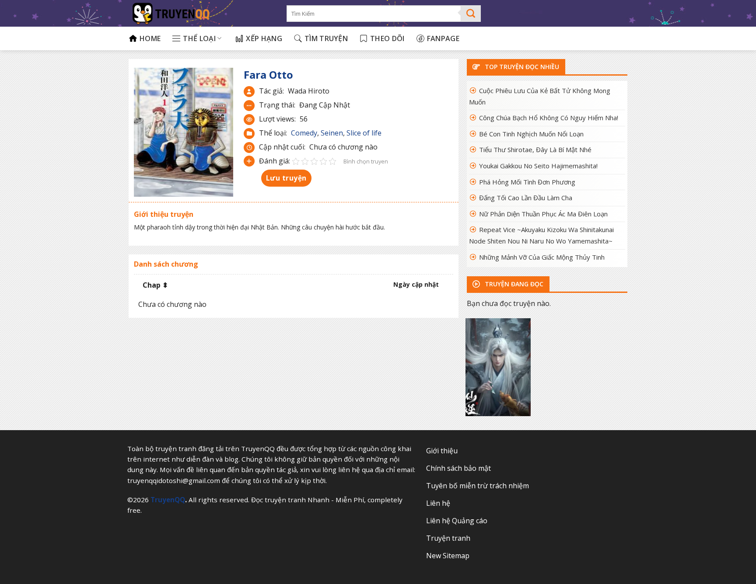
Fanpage (443, 38)
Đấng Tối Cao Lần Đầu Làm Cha (525, 197)
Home (150, 38)
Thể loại (199, 38)
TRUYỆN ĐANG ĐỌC (513, 284)
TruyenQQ (167, 499)
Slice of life (364, 133)
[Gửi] (471, 13)
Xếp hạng (264, 38)
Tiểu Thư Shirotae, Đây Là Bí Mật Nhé (535, 149)
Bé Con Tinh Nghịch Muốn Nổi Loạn (531, 133)
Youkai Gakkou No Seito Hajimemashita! (538, 165)
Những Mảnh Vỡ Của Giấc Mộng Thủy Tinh (542, 257)
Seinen (332, 133)
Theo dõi (387, 38)
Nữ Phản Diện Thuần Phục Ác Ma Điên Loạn (543, 213)
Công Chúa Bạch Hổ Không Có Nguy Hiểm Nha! (548, 117)
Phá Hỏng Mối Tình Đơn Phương (527, 181)
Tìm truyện (326, 38)
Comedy (304, 133)
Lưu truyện (286, 178)
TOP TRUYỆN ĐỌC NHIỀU (521, 67)
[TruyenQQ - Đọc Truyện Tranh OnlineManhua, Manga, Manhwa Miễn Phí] (201, 13)
